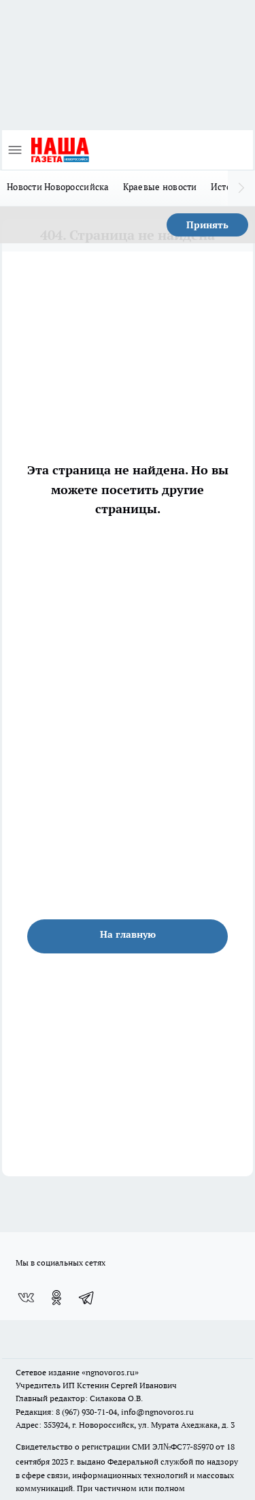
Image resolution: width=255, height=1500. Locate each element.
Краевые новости (160, 187)
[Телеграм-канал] (87, 1297)
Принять (207, 225)
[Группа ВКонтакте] (26, 1297)
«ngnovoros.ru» (110, 1372)
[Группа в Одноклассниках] (56, 1297)
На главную (128, 934)
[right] (241, 188)
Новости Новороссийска (58, 187)
